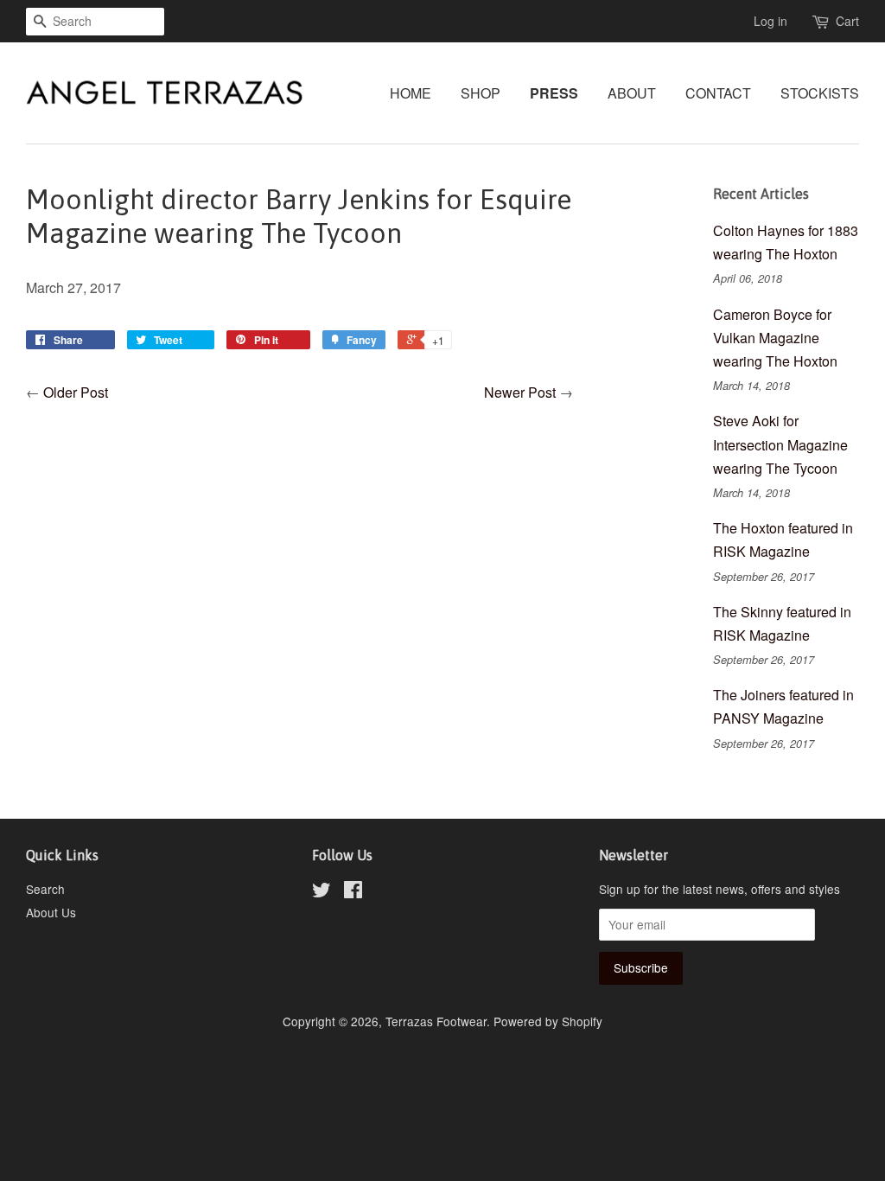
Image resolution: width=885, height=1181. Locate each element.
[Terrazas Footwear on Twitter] (321, 892)
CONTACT (718, 93)
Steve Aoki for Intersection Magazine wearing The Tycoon (780, 444)
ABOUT (632, 93)
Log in (770, 20)
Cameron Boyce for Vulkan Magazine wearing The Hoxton (775, 337)
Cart (847, 20)
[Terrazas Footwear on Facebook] (353, 892)
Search (45, 888)
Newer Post (520, 392)
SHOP (480, 93)
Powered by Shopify (547, 1021)
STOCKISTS (819, 93)
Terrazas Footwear (436, 1021)
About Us (51, 912)
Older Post (75, 392)
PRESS (554, 93)
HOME (410, 93)
